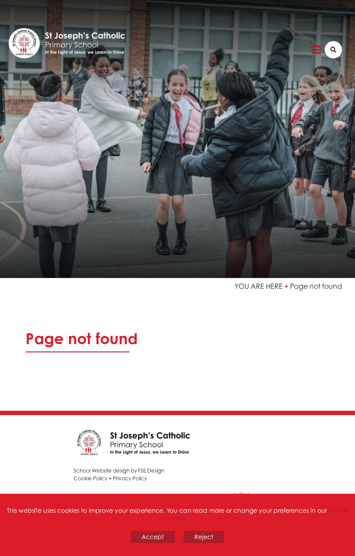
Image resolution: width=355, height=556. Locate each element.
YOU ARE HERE (259, 286)
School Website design (101, 470)
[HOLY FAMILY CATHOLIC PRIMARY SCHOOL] (82, 37)
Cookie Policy (90, 478)
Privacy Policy (130, 478)
